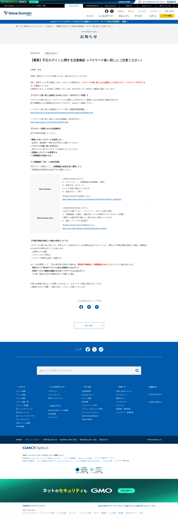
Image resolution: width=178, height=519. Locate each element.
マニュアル (142, 11)
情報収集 (103, 513)
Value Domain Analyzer (90, 416)
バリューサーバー (54, 395)
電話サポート (120, 398)
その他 (141, 513)
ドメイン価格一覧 (22, 402)
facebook (106, 11)
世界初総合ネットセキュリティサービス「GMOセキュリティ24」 (42, 458)
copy (101, 349)
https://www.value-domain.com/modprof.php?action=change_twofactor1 (91, 199)
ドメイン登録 (20, 395)
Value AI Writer (87, 419)
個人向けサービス (131, 513)
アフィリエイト (155, 394)
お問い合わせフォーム (124, 391)
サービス (138, 16)
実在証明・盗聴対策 (28, 461)
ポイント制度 (86, 398)
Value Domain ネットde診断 (58, 410)
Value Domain (74, 6)
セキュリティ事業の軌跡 (122, 460)
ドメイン (90, 16)
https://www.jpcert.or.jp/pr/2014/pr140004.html (49, 122)
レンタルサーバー (106, 16)
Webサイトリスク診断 (84, 458)
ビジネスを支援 (61, 513)
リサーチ (96, 513)
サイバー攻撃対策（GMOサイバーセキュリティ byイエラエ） (55, 461)
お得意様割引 (86, 391)
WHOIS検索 (20, 426)
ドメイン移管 (20, 398)
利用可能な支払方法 (50, 440)
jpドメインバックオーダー (25, 416)
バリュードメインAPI (89, 405)
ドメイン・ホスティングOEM (92, 409)
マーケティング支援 (85, 513)
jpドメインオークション (24, 409)
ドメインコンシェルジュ (90, 412)
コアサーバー (52, 391)
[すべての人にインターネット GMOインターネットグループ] (160, 2)
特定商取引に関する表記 (68, 440)
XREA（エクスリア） (55, 398)
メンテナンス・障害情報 (124, 412)
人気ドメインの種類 (23, 423)
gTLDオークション (22, 412)
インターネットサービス (30, 513)
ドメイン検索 (20, 391)
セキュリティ (124, 16)
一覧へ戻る (88, 325)
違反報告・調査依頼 (123, 409)
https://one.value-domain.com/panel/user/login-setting (84, 228)
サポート (131, 11)
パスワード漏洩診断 (70, 458)
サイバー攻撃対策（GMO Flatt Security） (88, 461)
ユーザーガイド (121, 402)
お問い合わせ (169, 11)
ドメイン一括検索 (22, 405)
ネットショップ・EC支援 (46, 513)
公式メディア (146, 6)
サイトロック (52, 417)
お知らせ (121, 11)
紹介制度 (85, 402)
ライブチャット (155, 11)
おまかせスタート (88, 395)
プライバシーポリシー (33, 440)
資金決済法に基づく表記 (88, 440)
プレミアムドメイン (23, 419)
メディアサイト (155, 402)
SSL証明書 (52, 414)
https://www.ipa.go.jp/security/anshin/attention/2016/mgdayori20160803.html (61, 113)
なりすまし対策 (107, 461)
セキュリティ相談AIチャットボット (104, 458)
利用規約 (19, 440)
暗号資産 (120, 513)
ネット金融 (112, 513)
